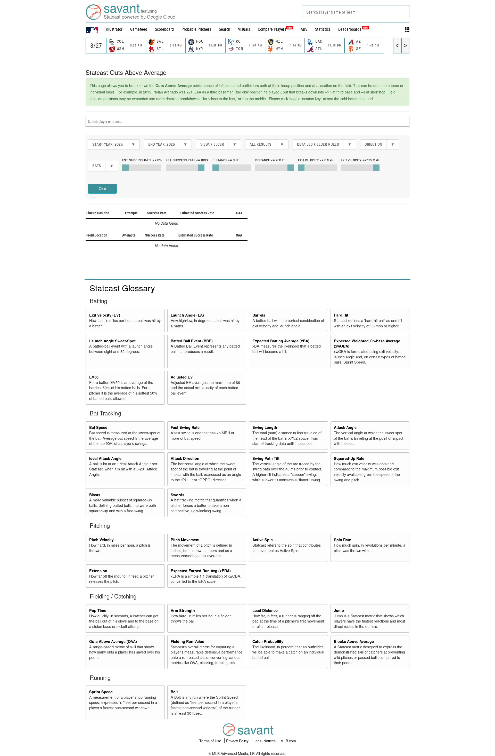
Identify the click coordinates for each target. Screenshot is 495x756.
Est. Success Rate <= (187, 160)
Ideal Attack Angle (105, 458)
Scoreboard (164, 29)
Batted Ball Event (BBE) (192, 340)
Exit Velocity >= (315, 160)
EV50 (93, 377)
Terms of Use (210, 740)
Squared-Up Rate (349, 458)
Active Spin (262, 539)
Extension (98, 570)
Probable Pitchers (196, 29)
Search (224, 29)
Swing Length (264, 427)
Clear (102, 188)
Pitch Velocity (101, 539)
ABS (304, 29)
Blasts (94, 494)
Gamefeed (138, 29)
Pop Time (97, 610)
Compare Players (272, 29)
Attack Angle (345, 427)
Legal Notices (265, 740)
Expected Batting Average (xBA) (280, 340)
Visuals (244, 29)
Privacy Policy (238, 740)
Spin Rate (342, 539)
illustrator (114, 29)
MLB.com (288, 740)
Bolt (174, 691)
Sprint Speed (101, 691)
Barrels (258, 315)
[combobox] (356, 11)
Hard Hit (341, 315)
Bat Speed (98, 427)
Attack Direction (185, 458)
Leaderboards (353, 29)
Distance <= (270, 160)
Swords (177, 494)
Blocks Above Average (354, 641)
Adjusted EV (182, 377)
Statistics (323, 29)
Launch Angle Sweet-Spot (112, 340)
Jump (339, 610)
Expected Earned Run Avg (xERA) (201, 570)
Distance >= (225, 160)
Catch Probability (267, 641)
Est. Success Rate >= (142, 160)
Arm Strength (183, 610)
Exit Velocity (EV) (104, 315)
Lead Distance (265, 610)
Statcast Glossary (122, 288)
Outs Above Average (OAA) (113, 641)
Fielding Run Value (187, 641)
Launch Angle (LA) (187, 315)
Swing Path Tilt (265, 458)
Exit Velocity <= (360, 160)
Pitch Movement (185, 539)
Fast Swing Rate (185, 427)
